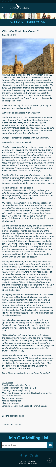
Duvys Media (32, 463)
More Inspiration (12, 424)
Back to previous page (13, 416)
